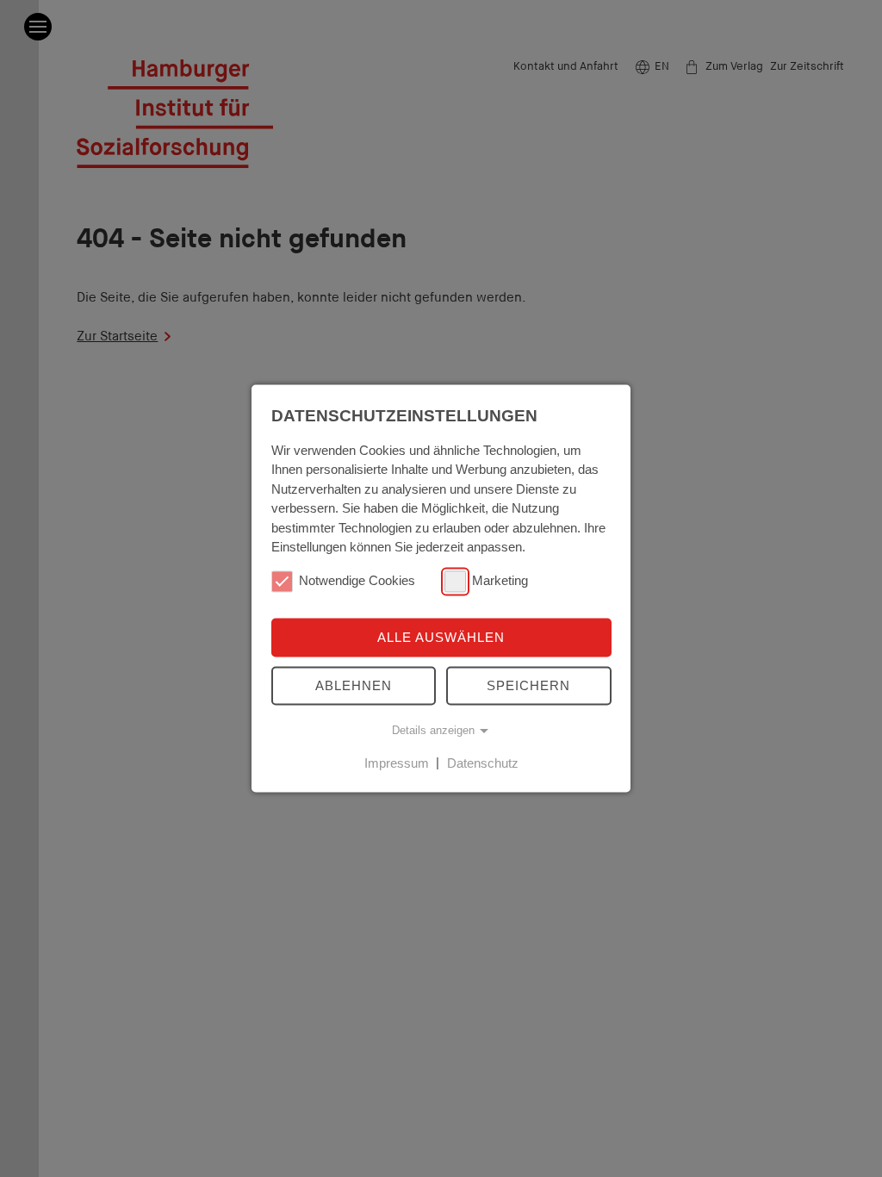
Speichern (528, 685)
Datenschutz (483, 763)
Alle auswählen (441, 637)
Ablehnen (353, 685)
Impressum (396, 763)
